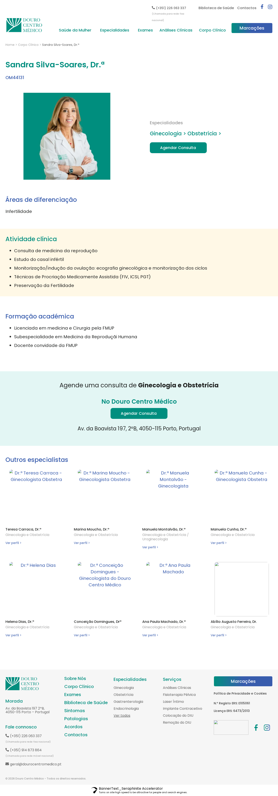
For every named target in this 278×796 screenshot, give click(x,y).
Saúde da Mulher (75, 30)
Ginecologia (166, 133)
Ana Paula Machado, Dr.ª (164, 621)
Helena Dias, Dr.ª (19, 621)
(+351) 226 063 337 (171, 8)
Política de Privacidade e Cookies (240, 693)
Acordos (73, 726)
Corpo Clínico (212, 30)
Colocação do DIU (178, 715)
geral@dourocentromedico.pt (35, 764)
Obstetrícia (202, 133)
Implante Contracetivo (182, 708)
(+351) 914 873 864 (26, 750)
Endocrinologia (126, 708)
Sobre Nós (75, 678)
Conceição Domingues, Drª (97, 621)
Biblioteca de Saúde (216, 7)
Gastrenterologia (128, 701)
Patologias (76, 718)
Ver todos (122, 715)
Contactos (246, 7)
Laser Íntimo (173, 701)
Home (10, 45)
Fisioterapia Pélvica (179, 694)
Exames (145, 30)
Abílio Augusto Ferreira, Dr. (234, 621)
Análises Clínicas (175, 30)
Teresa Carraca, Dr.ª (23, 529)
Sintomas (74, 710)
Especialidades (114, 30)
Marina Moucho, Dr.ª (91, 529)
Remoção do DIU (177, 722)
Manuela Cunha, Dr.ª (229, 529)
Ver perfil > (13, 543)
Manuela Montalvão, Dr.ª (163, 529)
